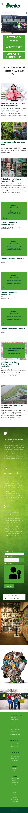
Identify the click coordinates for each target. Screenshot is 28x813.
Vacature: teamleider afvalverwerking (9, 223)
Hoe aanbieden (14, 721)
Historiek (15, 797)
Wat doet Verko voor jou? (12, 473)
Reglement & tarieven (15, 734)
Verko (16, 810)
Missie (14, 792)
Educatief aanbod (15, 756)
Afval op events (14, 760)
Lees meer (14, 24)
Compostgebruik (14, 768)
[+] (14, 39)
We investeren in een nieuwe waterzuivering (12, 407)
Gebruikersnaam (9, 551)
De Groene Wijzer (15, 778)
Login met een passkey (23, 581)
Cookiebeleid (15, 801)
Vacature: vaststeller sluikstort (13, 328)
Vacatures (14, 796)
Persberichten (14, 782)
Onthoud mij (9, 564)
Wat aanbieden (14, 719)
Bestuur (15, 794)
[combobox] (9, 12)
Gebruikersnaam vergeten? (12, 598)
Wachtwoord (8, 557)
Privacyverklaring (15, 799)
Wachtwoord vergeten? (11, 595)
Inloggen (9, 586)
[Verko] (13, 5)
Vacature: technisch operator (12, 258)
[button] (12, 33)
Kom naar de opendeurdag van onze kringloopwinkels (13, 104)
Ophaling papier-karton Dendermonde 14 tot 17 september (10, 364)
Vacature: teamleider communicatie (9, 293)
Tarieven (15, 770)
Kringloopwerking (15, 758)
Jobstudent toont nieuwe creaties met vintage (11, 180)
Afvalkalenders (14, 717)
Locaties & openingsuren (14, 729)
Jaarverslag (15, 780)
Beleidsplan (14, 784)
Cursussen (14, 755)
